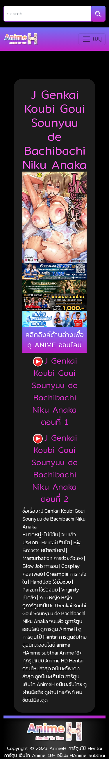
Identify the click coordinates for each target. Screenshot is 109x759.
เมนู (96, 38)
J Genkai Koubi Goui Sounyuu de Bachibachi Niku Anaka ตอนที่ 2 (55, 468)
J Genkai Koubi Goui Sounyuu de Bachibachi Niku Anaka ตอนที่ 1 (55, 391)
